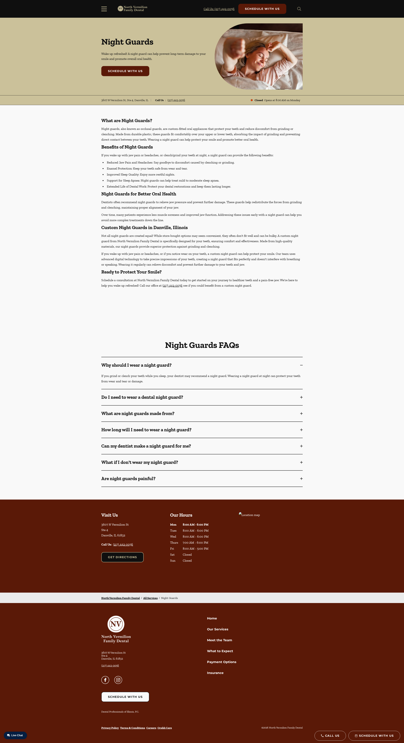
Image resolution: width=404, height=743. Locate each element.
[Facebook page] (105, 680)
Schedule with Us (262, 9)
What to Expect (220, 651)
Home (212, 618)
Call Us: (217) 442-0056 (219, 9)
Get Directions (122, 557)
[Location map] (271, 546)
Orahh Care (164, 728)
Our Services (217, 629)
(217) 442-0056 (176, 100)
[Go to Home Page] (132, 9)
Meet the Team (219, 640)
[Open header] (104, 8)
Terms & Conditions (132, 728)
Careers (151, 728)
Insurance (215, 673)
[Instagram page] (118, 680)
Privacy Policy (110, 728)
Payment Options (221, 662)
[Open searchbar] (299, 8)
